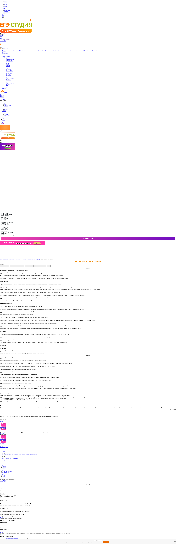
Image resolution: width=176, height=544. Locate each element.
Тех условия (6, 109)
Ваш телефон (2, 493)
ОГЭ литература (98, 50)
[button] (1, 247)
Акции (3, 17)
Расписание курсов (88, 448)
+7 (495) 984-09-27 (3, 41)
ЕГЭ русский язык (21, 50)
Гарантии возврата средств (6, 469)
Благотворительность (7, 3)
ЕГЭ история (47, 50)
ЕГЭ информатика (39, 50)
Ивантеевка (2, 37)
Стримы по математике (7, 12)
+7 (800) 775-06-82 (3, 40)
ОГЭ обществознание (77, 50)
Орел (1, 36)
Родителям (3, 461)
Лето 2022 (3, 120)
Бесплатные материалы (88, 238)
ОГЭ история (94, 50)
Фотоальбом (5, 6)
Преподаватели (4, 117)
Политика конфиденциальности (7, 471)
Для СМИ (3, 475)
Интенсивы (5, 13)
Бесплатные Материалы (5, 53)
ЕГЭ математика (10, 50)
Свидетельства (4, 470)
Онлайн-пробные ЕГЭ (7, 115)
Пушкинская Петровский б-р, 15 (5, 39)
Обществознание (8, 80)
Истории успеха (4, 467)
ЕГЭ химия (43, 50)
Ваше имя (1, 492)
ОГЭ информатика (89, 50)
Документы (5, 5)
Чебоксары (2, 95)
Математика (8, 77)
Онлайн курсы (6, 81)
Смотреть (1, 446)
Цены (3, 15)
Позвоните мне (3, 494)
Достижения (5, 1)
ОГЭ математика (67, 50)
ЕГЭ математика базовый (16, 50)
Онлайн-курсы (4, 51)
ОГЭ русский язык (72, 50)
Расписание (3, 8)
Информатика (8, 79)
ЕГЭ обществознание (27, 50)
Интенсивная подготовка (4, 447)
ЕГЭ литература (32, 50)
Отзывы (3, 14)
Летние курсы (6, 112)
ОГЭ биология (85, 50)
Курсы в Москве (6, 11)
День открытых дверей (5, 50)
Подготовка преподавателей (5, 52)
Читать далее (2, 418)
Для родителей (4, 86)
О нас (3, 122)
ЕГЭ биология (51, 50)
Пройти (1, 532)
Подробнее (2, 421)
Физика (7, 85)
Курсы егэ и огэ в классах (6, 56)
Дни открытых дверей (7, 10)
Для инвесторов (4, 474)
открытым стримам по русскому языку (12, 538)
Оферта (5, 7)
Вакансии (3, 476)
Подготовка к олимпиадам (61, 50)
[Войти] (0, 141)
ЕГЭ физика (35, 50)
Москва (5, 33)
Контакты (5, 2)
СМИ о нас (5, 4)
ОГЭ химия (81, 50)
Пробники (3, 16)
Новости (5, 104)
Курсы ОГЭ (6, 68)
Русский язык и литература (10, 78)
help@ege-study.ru (3, 481)
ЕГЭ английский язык (55, 50)
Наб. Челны (2, 38)
